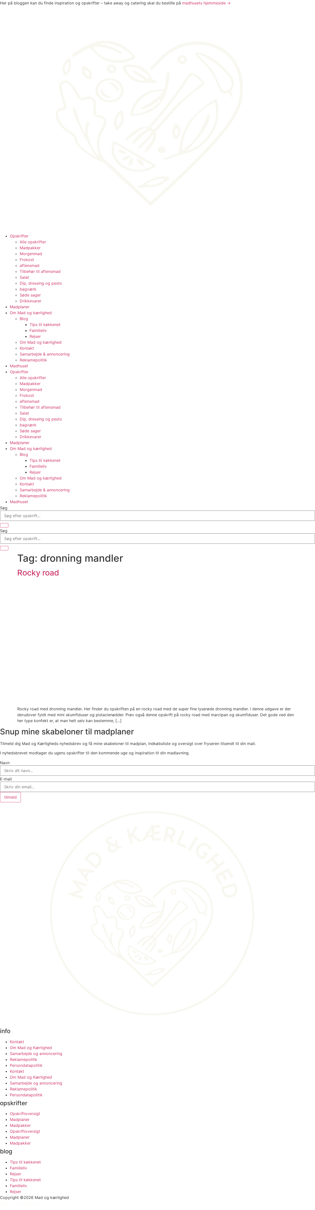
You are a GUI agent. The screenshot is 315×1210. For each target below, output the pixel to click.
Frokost (27, 259)
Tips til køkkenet (45, 324)
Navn (5, 763)
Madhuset (19, 365)
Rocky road (38, 572)
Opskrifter (19, 235)
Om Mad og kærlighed (31, 312)
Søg (3, 508)
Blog (24, 318)
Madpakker (30, 247)
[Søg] (4, 525)
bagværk (28, 289)
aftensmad (29, 265)
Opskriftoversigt (25, 1113)
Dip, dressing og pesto (41, 283)
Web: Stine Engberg (18, 1203)
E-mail (6, 779)
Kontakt (27, 348)
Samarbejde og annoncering (36, 1053)
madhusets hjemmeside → (206, 2)
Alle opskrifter (33, 241)
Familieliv (38, 330)
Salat (24, 277)
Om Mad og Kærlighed (31, 1047)
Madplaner (20, 306)
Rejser (35, 336)
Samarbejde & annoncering (45, 354)
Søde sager (30, 295)
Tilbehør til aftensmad (40, 271)
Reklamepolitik (33, 359)
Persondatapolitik (26, 1065)
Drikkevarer (30, 300)
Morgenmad (31, 253)
